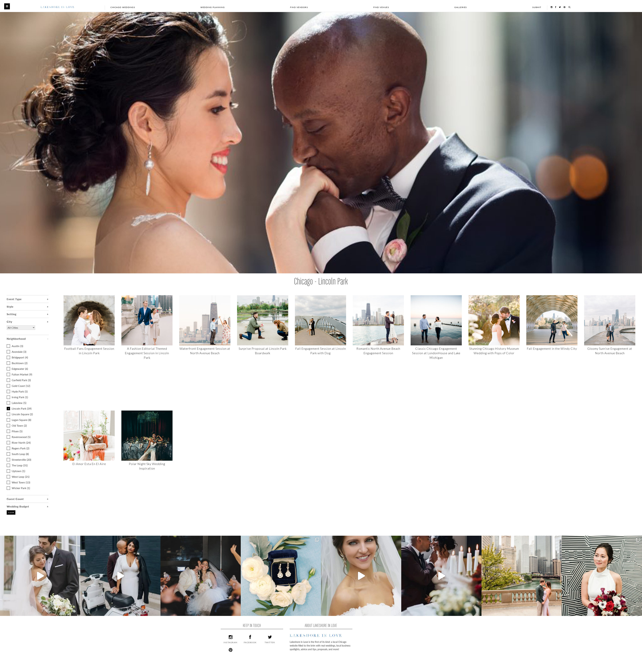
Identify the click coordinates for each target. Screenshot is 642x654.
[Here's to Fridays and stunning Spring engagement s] (521, 576)
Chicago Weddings (123, 7)
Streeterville (21, 460)
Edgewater (20, 369)
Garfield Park (21, 380)
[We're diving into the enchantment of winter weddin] (602, 576)
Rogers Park (20, 448)
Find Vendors (299, 7)
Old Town (19, 425)
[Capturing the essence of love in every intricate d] (281, 576)
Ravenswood (21, 437)
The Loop (20, 465)
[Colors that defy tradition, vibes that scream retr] (441, 576)
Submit (536, 7)
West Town (21, 482)
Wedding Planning (212, 7)
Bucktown (19, 363)
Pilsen (17, 431)
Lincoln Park (21, 408)
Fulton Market (22, 374)
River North (21, 442)
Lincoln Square (22, 414)
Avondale (19, 352)
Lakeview (19, 403)
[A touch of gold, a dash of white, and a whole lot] (40, 576)
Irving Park (20, 397)
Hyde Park (20, 391)
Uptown (18, 471)
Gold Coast (21, 386)
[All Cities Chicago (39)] (21, 330)
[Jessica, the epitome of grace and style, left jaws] (361, 576)
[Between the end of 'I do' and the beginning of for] (200, 576)
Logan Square (21, 420)
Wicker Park (21, 488)
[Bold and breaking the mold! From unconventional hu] (120, 576)
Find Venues (381, 7)
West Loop (20, 477)
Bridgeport (20, 357)
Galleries (460, 7)
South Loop (20, 454)
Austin (17, 346)
